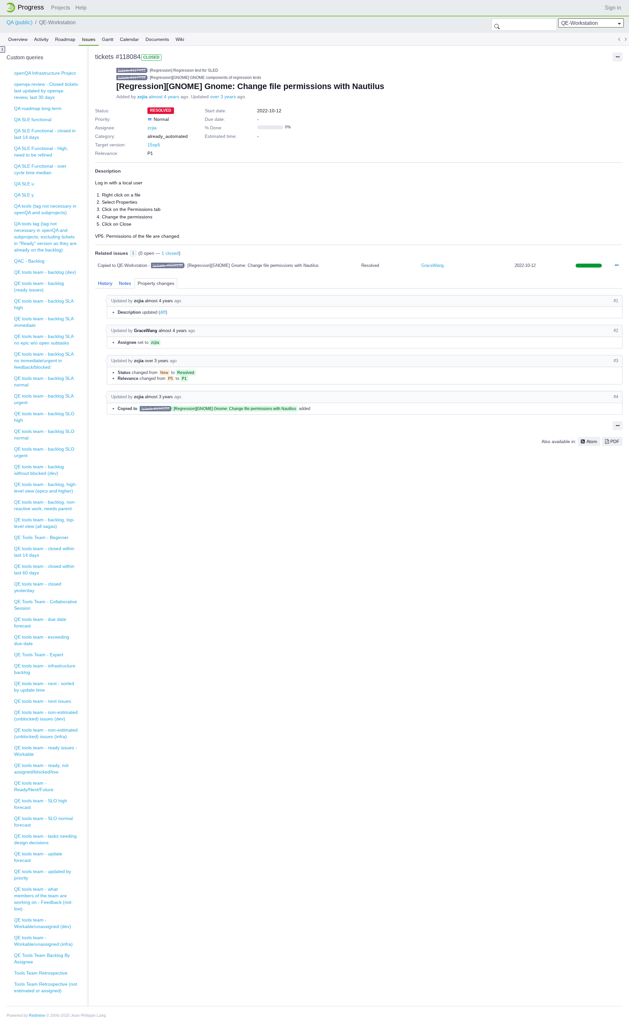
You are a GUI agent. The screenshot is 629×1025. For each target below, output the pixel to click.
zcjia (142, 96)
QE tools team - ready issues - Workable (45, 751)
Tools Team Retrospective (40, 973)
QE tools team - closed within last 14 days (44, 552)
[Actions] (616, 266)
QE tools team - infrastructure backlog (44, 669)
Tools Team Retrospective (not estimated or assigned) (45, 987)
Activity (41, 39)
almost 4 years (164, 96)
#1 (616, 300)
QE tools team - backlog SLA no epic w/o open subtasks (44, 339)
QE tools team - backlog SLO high (44, 417)
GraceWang (432, 265)
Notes (125, 283)
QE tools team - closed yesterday (37, 587)
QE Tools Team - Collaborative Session (45, 605)
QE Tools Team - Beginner (41, 537)
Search (497, 24)
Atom (591, 441)
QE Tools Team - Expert (38, 654)
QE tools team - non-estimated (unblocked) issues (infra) (46, 733)
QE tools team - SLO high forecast (40, 804)
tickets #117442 (132, 70)
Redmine (37, 1015)
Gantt (107, 39)
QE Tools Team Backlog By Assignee (42, 958)
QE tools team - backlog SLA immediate (44, 322)
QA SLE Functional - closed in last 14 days (45, 134)
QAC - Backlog (29, 261)
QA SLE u (24, 183)
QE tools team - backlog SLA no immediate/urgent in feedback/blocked (44, 360)
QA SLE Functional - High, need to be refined (41, 152)
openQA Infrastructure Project (45, 73)
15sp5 (153, 144)
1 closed (170, 253)
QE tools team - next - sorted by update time (44, 687)
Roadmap (65, 39)
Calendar (129, 39)
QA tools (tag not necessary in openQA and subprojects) (45, 209)
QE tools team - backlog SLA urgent (44, 399)
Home (26, 7)
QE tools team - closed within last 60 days (44, 569)
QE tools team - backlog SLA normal (44, 381)
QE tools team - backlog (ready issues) (39, 286)
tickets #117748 (132, 77)
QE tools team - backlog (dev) (45, 272)
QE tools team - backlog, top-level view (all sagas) (44, 523)
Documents (157, 39)
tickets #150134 (168, 265)
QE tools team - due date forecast (40, 622)
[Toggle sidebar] (2, 49)
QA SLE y (24, 194)
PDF (614, 441)
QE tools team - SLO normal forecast (43, 822)
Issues (88, 39)
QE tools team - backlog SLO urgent (44, 452)
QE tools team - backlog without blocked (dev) (39, 470)
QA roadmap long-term (38, 108)
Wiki (180, 39)
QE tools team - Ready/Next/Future (33, 786)
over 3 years (223, 96)
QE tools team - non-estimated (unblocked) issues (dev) (46, 715)
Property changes (156, 283)
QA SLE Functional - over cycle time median (40, 169)
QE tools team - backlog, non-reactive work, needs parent (45, 505)
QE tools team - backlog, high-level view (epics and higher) (45, 488)
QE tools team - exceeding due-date (41, 640)
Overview (18, 39)
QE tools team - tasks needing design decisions (45, 839)
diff (163, 312)
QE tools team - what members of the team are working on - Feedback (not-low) (43, 898)
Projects (60, 7)
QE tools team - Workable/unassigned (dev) (42, 923)
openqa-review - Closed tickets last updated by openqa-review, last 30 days (46, 91)
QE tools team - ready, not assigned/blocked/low (41, 768)
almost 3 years (159, 396)
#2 (616, 330)
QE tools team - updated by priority (42, 875)
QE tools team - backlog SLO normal (44, 434)
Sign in (613, 7)
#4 (616, 396)
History (105, 283)
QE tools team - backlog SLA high (44, 304)
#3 (616, 360)
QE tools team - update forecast (38, 857)
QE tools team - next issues (42, 701)
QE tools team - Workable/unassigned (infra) (43, 941)
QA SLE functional (32, 119)
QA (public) (19, 22)
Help (80, 7)
